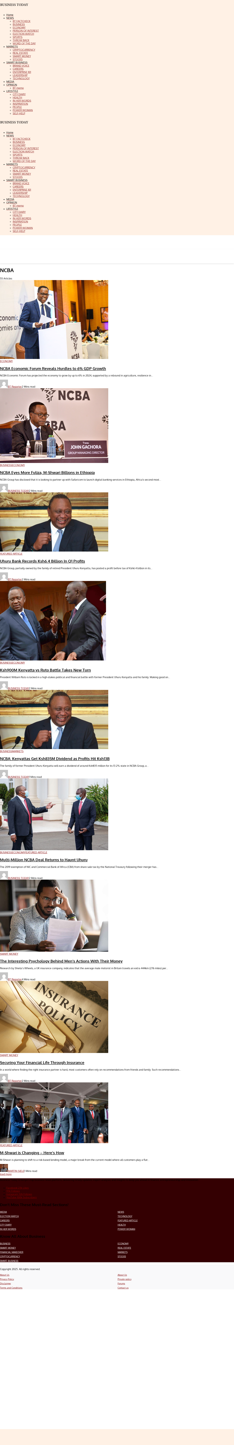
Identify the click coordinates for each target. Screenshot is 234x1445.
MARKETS (123, 1252)
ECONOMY (123, 1243)
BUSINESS (5, 1243)
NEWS (121, 1212)
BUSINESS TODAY (18, 490)
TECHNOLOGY (125, 1216)
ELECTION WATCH (9, 1216)
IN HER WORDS (8, 1229)
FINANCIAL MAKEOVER (11, 1252)
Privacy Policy (7, 1279)
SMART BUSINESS (9, 1260)
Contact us (123, 1287)
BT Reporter (15, 386)
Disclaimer (5, 1283)
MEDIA (3, 1212)
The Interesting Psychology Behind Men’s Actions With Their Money (61, 961)
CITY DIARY (6, 1224)
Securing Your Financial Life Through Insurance (42, 1062)
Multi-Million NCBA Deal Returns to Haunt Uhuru (44, 859)
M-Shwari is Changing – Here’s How (32, 1152)
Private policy (124, 1279)
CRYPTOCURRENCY (10, 1256)
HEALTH (122, 1224)
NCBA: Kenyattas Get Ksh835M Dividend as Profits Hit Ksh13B (55, 758)
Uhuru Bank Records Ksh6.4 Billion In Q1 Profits (42, 561)
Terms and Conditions (11, 1287)
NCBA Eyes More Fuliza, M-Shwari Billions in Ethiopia (47, 472)
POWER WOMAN (126, 1229)
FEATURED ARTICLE (128, 1220)
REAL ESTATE (124, 1248)
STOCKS (122, 1256)
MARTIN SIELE (16, 1171)
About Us (4, 1275)
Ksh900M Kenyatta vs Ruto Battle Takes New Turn (45, 669)
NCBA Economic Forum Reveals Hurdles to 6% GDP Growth (53, 368)
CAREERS (5, 1220)
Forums (121, 1283)
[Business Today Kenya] (14, 125)
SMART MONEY (8, 1248)
